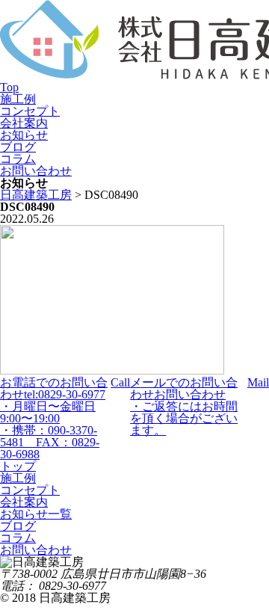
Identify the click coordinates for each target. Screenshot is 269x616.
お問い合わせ (36, 170)
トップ (18, 466)
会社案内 (24, 123)
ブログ (18, 147)
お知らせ (24, 135)
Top (9, 87)
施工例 (18, 99)
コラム (18, 159)
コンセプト (30, 111)
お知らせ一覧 (36, 514)
